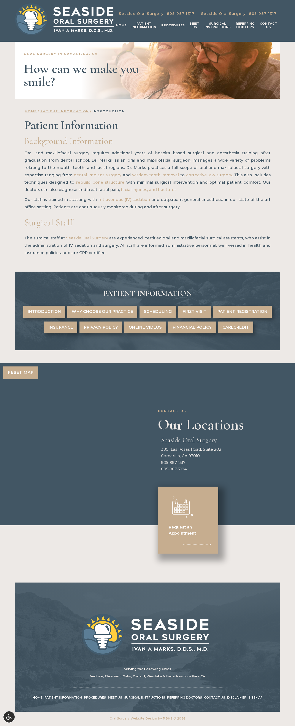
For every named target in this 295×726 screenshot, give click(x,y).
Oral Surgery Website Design (133, 718)
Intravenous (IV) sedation (124, 199)
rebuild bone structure (100, 182)
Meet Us (115, 697)
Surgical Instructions (144, 697)
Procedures (173, 25)
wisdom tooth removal (155, 175)
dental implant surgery (98, 175)
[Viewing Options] (9, 717)
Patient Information (64, 111)
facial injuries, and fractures (148, 189)
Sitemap (256, 697)
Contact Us (214, 697)
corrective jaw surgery (209, 175)
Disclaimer (236, 697)
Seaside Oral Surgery (87, 238)
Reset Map (21, 372)
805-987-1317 (181, 14)
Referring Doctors (184, 697)
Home (121, 25)
